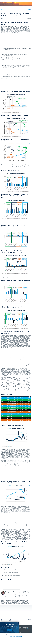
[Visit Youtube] (2, 620)
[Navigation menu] (31, 1)
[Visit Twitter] (4, 620)
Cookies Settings (12, 636)
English (29, 619)
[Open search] (29, 1)
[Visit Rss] (13, 620)
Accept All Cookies (18, 636)
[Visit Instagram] (11, 620)
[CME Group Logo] (3, 1)
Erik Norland (3, 18)
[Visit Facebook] (7, 620)
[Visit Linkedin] (9, 620)
